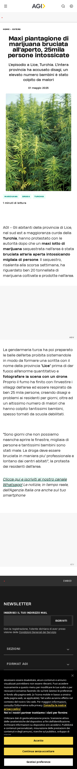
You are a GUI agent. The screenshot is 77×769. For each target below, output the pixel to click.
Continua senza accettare (38, 751)
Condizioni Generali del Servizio (37, 632)
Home (6, 29)
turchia (39, 196)
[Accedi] (71, 6)
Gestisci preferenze (38, 762)
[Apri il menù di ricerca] (63, 6)
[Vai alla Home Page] (38, 6)
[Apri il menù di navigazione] (5, 6)
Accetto (38, 740)
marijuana (11, 196)
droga (26, 196)
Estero (16, 29)
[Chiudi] (72, 675)
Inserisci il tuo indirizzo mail (25, 613)
